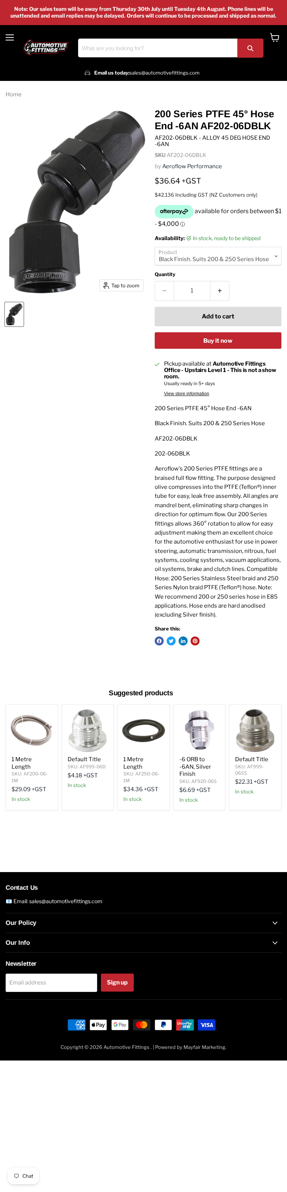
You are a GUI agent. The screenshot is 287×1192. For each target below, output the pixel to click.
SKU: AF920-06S (198, 781)
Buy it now (217, 340)
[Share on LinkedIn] (183, 640)
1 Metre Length (22, 763)
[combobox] (170, 48)
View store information (186, 393)
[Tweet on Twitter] (171, 640)
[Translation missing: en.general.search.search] (250, 48)
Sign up (117, 982)
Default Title (84, 759)
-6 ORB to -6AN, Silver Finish (195, 766)
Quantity (165, 274)
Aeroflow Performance (192, 166)
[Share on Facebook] (159, 640)
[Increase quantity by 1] (219, 290)
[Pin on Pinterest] (195, 640)
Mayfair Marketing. (204, 1047)
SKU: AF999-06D (87, 766)
